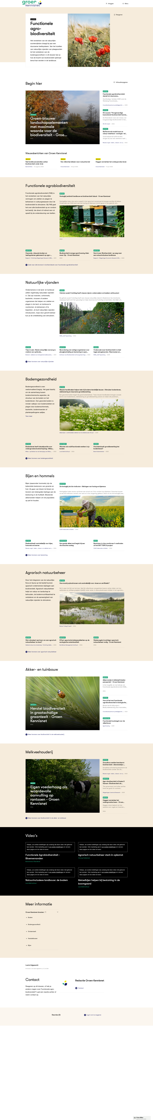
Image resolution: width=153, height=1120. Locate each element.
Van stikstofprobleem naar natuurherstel (75, 162)
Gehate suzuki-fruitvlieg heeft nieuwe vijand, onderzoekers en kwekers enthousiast (89, 293)
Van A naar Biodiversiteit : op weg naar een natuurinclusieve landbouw (107, 254)
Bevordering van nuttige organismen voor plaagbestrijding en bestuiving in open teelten (74, 352)
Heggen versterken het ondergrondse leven (111, 162)
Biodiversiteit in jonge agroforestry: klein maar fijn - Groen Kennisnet (74, 254)
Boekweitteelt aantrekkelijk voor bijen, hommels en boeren (39, 544)
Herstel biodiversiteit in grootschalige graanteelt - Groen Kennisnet (47, 714)
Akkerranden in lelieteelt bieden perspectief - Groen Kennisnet (114, 681)
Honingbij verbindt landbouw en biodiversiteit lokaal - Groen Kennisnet (85, 196)
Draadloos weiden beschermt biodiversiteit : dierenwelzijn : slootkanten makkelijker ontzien (114, 765)
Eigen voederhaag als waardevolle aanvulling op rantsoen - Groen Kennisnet (48, 795)
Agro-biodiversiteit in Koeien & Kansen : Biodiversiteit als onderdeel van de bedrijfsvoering (115, 783)
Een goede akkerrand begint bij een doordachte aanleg (72, 544)
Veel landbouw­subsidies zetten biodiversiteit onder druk (37, 163)
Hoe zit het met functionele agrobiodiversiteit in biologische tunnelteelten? (114, 702)
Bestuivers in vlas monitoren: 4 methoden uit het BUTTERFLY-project (108, 544)
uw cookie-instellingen (56, 847)
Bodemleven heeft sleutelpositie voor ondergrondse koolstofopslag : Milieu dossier (39, 449)
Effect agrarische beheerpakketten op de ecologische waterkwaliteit (74, 641)
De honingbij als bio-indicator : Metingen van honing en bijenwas (83, 486)
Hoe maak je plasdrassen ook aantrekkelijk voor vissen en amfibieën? (84, 583)
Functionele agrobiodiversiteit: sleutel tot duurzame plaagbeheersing (114, 96)
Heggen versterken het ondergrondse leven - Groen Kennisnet (113, 802)
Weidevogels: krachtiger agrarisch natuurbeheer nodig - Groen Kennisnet (107, 641)
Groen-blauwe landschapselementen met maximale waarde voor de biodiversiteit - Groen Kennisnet (49, 128)
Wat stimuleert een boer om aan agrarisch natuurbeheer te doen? (41, 641)
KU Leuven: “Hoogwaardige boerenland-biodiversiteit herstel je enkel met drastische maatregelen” (114, 116)
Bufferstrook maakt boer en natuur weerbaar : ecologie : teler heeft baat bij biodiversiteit (115, 134)
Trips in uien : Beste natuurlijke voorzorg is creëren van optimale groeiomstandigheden (41, 352)
